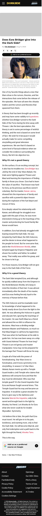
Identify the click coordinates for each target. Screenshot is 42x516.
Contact (5, 476)
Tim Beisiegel (10, 47)
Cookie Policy (7, 488)
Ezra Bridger (30, 169)
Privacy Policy (7, 484)
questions (34, 116)
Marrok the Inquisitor (18, 398)
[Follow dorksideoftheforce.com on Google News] (36, 445)
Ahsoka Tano (27, 432)
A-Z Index (30, 492)
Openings (30, 472)
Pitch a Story (31, 480)
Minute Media (12, 501)
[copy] (15, 50)
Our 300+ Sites (32, 476)
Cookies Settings (9, 496)
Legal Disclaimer (33, 488)
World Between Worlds (20, 247)
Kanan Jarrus (30, 191)
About (4, 472)
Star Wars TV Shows (15, 455)
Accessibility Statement (12, 492)
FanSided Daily (8, 480)
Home (4, 455)
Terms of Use (31, 484)
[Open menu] (3, 3)
